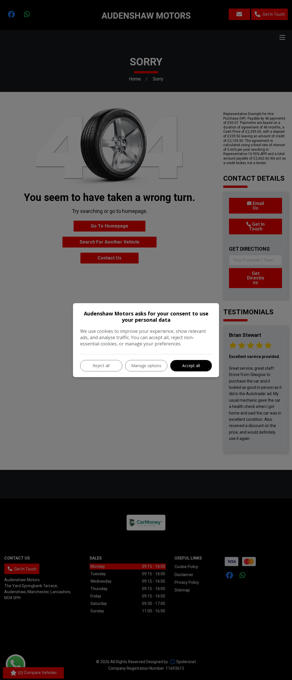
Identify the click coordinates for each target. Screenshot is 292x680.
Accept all (191, 365)
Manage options (146, 365)
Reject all (101, 365)
